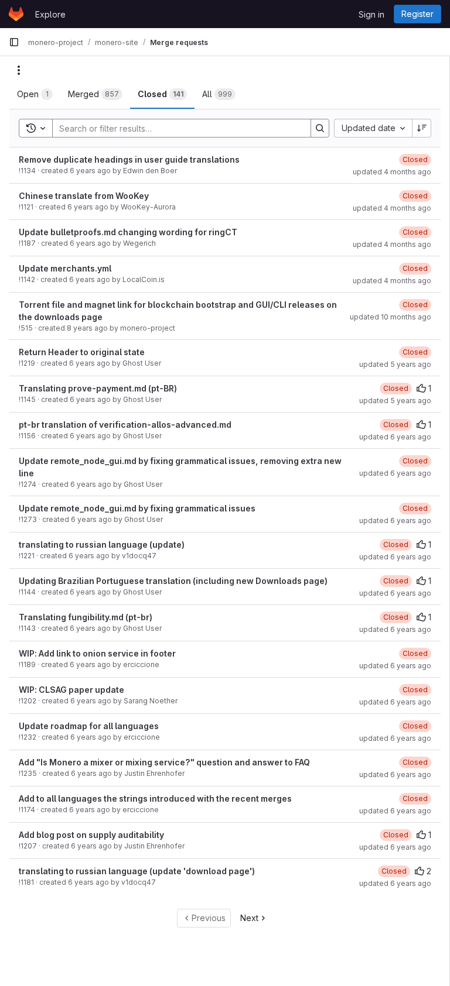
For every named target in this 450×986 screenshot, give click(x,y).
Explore (50, 14)
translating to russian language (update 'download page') (137, 871)
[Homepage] (16, 14)
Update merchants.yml (65, 268)
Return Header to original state (82, 352)
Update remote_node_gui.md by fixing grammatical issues (137, 508)
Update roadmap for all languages (89, 726)
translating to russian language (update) (102, 544)
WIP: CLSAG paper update (71, 690)
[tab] (34, 94)
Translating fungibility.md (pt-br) (85, 617)
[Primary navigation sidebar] (14, 42)
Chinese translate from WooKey (84, 196)
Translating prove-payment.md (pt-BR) (98, 388)
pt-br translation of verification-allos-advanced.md (125, 425)
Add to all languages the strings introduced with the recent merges (155, 798)
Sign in (371, 14)
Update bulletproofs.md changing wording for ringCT (128, 232)
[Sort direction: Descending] (421, 128)
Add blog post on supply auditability (91, 835)
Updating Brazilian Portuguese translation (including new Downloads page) (173, 581)
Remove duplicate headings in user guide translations (129, 159)
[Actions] (18, 70)
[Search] (320, 128)
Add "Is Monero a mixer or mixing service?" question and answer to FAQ (164, 762)
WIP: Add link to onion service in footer (97, 653)
